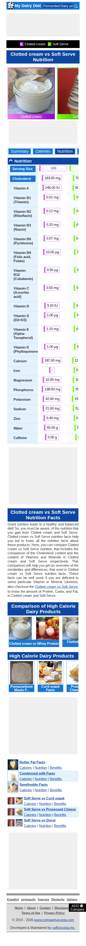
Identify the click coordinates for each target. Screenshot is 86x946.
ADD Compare (77, 907)
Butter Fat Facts (32, 762)
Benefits (56, 768)
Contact (45, 908)
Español (13, 899)
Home (19, 908)
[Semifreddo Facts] (13, 787)
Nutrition (65, 151)
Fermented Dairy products (63, 6)
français (43, 899)
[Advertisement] (43, 24)
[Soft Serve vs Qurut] (15, 823)
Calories (42, 151)
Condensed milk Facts (37, 773)
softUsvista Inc (63, 928)
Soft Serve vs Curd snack (44, 798)
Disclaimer (62, 908)
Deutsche (57, 899)
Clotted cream (31, 116)
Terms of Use (31, 913)
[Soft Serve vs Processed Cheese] (15, 812)
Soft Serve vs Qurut (39, 820)
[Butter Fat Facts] (13, 764)
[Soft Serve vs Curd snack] (15, 801)
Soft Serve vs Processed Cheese (50, 809)
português (28, 899)
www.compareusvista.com (54, 920)
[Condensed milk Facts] (13, 776)
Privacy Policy (54, 913)
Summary (19, 151)
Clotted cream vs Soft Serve (56, 587)
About (31, 908)
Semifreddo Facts (33, 784)
